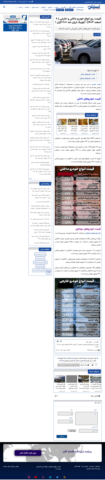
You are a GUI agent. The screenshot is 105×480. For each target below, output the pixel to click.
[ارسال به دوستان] (61, 341)
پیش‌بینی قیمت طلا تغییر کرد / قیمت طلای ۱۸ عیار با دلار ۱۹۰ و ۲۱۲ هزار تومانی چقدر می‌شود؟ (40, 77)
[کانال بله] (15, 27)
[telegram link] (50, 476)
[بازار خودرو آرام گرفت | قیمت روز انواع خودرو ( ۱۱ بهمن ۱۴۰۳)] (59, 379)
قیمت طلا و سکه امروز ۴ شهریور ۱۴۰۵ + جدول (83, 129)
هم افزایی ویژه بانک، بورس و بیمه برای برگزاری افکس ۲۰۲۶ (41, 237)
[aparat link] (28, 476)
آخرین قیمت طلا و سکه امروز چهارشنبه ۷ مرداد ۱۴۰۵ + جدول (42, 231)
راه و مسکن (35, 7)
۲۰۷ (60, 360)
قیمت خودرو (96, 84)
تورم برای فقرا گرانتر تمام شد (42, 243)
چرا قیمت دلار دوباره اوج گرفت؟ (41, 84)
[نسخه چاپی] (57, 341)
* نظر (95, 410)
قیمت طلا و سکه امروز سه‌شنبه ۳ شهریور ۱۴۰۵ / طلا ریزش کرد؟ (73, 129)
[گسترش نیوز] (94, 7)
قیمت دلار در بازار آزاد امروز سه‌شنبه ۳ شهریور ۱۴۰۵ (40, 70)
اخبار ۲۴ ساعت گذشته (93, 469)
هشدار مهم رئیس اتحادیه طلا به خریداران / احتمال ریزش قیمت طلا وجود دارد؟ (40, 99)
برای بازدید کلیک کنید (28, 453)
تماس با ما (85, 466)
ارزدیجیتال (68, 10)
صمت (20, 7)
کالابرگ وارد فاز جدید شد (43, 202)
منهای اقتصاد (80, 10)
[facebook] (96, 365)
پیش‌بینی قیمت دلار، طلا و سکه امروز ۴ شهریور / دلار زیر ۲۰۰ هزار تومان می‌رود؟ (93, 129)
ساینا (70, 358)
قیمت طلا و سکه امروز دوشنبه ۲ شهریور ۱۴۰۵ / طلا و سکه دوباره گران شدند (41, 90)
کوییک (61, 358)
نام (71, 410)
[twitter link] (57, 476)
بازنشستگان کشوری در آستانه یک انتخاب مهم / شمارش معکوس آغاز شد (41, 224)
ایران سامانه (6, 466)
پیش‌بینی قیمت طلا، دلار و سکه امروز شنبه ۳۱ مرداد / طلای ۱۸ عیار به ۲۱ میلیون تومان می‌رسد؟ (40, 171)
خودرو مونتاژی (68, 360)
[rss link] (64, 476)
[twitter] (88, 365)
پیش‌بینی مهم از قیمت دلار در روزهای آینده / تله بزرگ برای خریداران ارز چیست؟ (40, 24)
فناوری (43, 7)
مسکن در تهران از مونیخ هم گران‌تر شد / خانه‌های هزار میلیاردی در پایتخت (41, 207)
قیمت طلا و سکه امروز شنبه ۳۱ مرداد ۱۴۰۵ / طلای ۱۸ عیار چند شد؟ (40, 157)
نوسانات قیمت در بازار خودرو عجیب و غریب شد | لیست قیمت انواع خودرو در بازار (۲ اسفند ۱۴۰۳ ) (95, 386)
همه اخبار (77, 466)
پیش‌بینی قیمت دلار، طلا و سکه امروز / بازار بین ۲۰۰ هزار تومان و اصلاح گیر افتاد (40, 109)
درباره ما (46, 10)
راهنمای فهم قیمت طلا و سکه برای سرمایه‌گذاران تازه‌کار (41, 163)
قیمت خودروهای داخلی (88, 74)
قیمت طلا (59, 10)
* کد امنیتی (95, 427)
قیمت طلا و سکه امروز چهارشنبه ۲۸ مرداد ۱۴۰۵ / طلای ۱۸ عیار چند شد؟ (41, 190)
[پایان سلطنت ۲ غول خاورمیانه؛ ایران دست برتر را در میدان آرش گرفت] (93, 365)
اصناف (27, 7)
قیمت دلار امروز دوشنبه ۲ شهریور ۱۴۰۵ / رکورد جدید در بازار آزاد (41, 117)
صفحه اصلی (80, 7)
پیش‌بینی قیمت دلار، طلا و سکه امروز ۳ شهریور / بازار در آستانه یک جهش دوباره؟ (62, 129)
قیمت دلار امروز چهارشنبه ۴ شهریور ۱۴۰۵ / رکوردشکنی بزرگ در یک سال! (41, 41)
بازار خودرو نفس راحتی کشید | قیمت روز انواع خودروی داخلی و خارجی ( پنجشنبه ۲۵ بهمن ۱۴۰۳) (72, 386)
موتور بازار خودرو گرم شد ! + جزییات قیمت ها (84, 386)
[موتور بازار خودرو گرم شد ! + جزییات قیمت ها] (83, 379)
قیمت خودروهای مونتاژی (87, 78)
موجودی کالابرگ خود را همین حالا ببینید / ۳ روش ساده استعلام (41, 196)
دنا (66, 358)
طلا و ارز (63, 7)
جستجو (97, 466)
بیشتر (30, 179)
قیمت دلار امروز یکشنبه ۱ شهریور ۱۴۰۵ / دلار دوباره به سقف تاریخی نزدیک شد (41, 124)
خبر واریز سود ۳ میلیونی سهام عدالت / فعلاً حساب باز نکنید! (40, 213)
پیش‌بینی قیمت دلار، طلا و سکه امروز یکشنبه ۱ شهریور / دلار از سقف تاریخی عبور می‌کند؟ (40, 149)
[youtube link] (35, 476)
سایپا (85, 358)
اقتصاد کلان (72, 7)
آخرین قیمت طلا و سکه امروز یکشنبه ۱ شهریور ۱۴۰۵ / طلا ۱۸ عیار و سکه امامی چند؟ (40, 140)
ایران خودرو (92, 358)
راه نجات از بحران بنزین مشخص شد (40, 219)
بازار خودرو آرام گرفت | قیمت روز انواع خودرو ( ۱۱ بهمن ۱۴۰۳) (60, 386)
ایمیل (70, 418)
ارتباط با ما (52, 10)
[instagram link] (42, 476)
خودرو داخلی (79, 360)
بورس (56, 7)
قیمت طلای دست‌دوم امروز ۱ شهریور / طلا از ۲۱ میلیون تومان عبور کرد (40, 132)
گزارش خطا (94, 396)
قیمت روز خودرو (91, 360)
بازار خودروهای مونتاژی (93, 233)
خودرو (50, 7)
